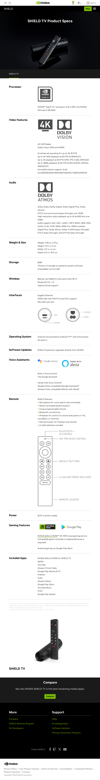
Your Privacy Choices (29, 768)
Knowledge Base (60, 723)
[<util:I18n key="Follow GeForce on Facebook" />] (50, 749)
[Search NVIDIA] (9, 2)
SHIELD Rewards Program (21, 723)
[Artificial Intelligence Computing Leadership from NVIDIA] (43, 3)
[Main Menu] (5, 3)
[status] (73, 3)
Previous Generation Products (66, 732)
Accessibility (66, 768)
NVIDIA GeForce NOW (48, 536)
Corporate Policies (83, 768)
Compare (13, 719)
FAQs (54, 719)
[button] (78, 3)
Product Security (12, 772)
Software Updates (61, 728)
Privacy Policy (10, 768)
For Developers (16, 728)
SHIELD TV (14, 74)
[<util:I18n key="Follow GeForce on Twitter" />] (59, 749)
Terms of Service (49, 768)
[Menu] (94, 8)
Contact (26, 772)
